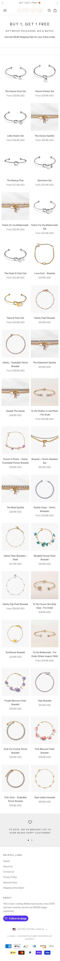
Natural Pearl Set (15, 317)
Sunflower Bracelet (15, 652)
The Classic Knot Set (15, 91)
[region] (30, 827)
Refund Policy (10, 882)
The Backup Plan (15, 180)
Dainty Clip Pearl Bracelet (15, 604)
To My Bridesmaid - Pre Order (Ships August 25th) (44, 654)
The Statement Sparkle (44, 362)
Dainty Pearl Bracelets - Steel (15, 557)
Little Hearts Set (15, 135)
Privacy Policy (10, 877)
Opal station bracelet (44, 797)
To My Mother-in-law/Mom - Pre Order (44, 412)
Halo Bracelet (44, 700)
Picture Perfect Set (44, 91)
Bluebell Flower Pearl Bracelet (44, 557)
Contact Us (8, 871)
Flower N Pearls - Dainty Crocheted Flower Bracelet (15, 461)
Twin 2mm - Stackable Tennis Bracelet (15, 799)
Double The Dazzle (15, 410)
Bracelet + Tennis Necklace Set (45, 461)
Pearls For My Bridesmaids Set (44, 227)
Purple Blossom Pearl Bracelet (15, 702)
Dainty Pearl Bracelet (44, 317)
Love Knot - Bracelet (44, 273)
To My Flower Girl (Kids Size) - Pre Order (44, 606)
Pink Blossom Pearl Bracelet (44, 751)
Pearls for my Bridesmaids (15, 225)
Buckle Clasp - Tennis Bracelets (44, 509)
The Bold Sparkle (15, 507)
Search (6, 861)
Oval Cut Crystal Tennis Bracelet (15, 751)
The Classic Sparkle (44, 135)
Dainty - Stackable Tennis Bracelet (15, 364)
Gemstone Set (44, 180)
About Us (8, 866)
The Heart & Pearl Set (15, 273)
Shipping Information (13, 887)
